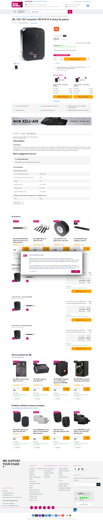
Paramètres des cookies (64, 490)
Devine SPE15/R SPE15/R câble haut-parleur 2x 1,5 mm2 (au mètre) (20, 240)
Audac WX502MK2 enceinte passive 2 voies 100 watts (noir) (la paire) (82, 431)
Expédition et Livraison (64, 470)
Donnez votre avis (84, 504)
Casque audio (33, 481)
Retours (61, 473)
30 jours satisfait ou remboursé (73, 4)
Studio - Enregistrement (35, 477)
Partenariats (47, 477)
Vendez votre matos (63, 477)
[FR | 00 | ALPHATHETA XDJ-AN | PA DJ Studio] (51, 121)
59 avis (42, 244)
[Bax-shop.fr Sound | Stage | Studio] (17, 4)
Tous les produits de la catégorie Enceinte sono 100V (25, 408)
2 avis (41, 385)
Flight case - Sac (33, 500)
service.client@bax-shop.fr (12, 505)
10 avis (22, 244)
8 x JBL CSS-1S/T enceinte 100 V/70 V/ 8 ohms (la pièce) (76, 330)
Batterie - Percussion (34, 489)
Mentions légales (63, 486)
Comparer (17, 398)
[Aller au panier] (87, 4)
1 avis (62, 385)
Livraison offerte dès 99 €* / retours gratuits (36, 4)
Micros (31, 479)
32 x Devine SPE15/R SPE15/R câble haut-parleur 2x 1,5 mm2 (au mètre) (77, 332)
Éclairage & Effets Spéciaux (36, 494)
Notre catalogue (48, 470)
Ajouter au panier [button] (76, 59)
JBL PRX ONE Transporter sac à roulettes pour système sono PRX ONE (61, 380)
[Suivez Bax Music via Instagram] (82, 469)
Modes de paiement (63, 468)
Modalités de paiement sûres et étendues (78, 110)
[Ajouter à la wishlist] (88, 59)
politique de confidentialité (68, 268)
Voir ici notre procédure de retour (10, 500)
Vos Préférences (33, 271)
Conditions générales (64, 483)
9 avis (82, 244)
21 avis (62, 244)
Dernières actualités (49, 473)
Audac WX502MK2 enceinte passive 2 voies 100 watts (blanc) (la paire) (41, 431)
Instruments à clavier (34, 492)
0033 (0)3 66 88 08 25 (9, 503)
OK (76, 271)
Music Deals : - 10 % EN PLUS (36, 468)
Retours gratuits (20, 110)
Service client (63, 465)
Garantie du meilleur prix (72, 6)
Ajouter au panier (83, 291)
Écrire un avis (34, 23)
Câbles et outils (33, 496)
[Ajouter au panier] (25, 249)
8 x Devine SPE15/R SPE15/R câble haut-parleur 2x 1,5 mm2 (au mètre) (77, 274)
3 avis (21, 385)
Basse (31, 487)
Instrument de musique (35, 483)
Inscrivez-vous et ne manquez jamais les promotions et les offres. (86, 479)
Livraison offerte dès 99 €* (22, 106)
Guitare (31, 485)
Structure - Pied (33, 498)
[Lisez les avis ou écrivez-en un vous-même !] (15, 23)
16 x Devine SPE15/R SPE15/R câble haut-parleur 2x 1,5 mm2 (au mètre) (77, 303)
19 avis (82, 385)
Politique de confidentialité (65, 488)
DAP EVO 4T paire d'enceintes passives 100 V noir (61, 431)
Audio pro (32, 473)
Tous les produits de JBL (18, 357)
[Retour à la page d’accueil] (14, 11)
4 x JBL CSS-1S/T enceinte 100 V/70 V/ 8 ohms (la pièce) (76, 301)
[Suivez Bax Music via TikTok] (78, 469)
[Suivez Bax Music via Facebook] (75, 469)
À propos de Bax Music (49, 468)
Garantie (61, 475)
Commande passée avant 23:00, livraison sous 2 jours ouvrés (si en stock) (43, 6)
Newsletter (46, 475)
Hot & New (32, 470)
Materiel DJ (32, 475)
